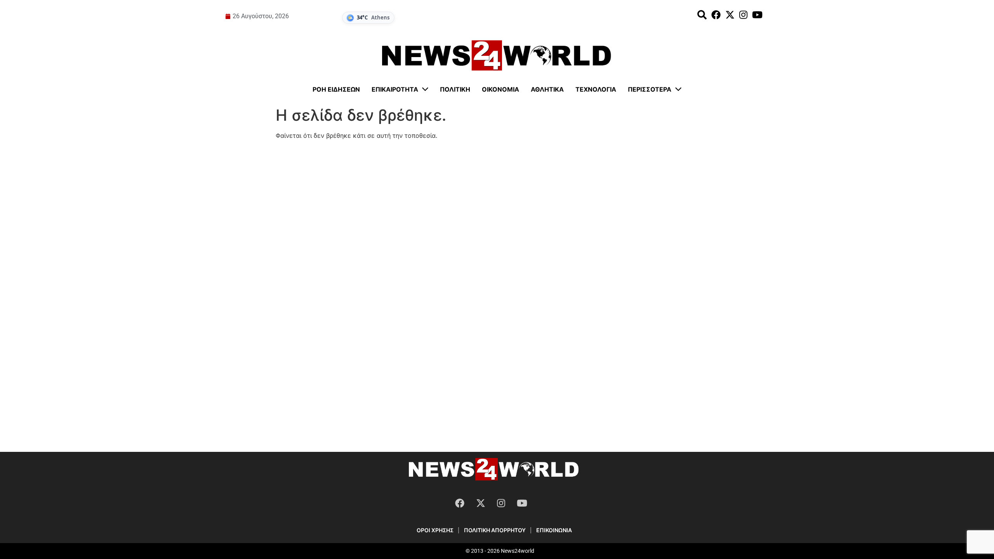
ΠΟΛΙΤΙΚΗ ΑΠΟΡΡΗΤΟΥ (495, 530)
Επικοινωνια (554, 530)
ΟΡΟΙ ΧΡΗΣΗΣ (435, 530)
